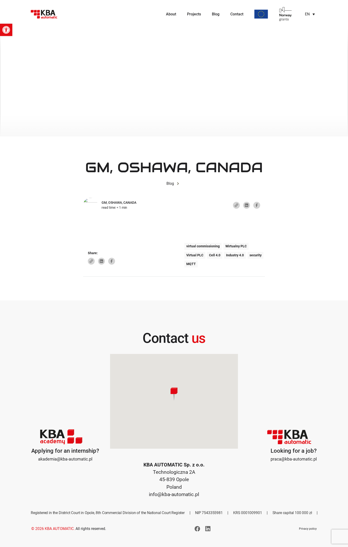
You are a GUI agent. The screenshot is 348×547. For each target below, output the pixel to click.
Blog (215, 14)
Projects (194, 14)
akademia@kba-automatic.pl (65, 459)
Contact (236, 14)
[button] (6, 30)
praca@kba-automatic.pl (294, 459)
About (171, 14)
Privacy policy (308, 528)
